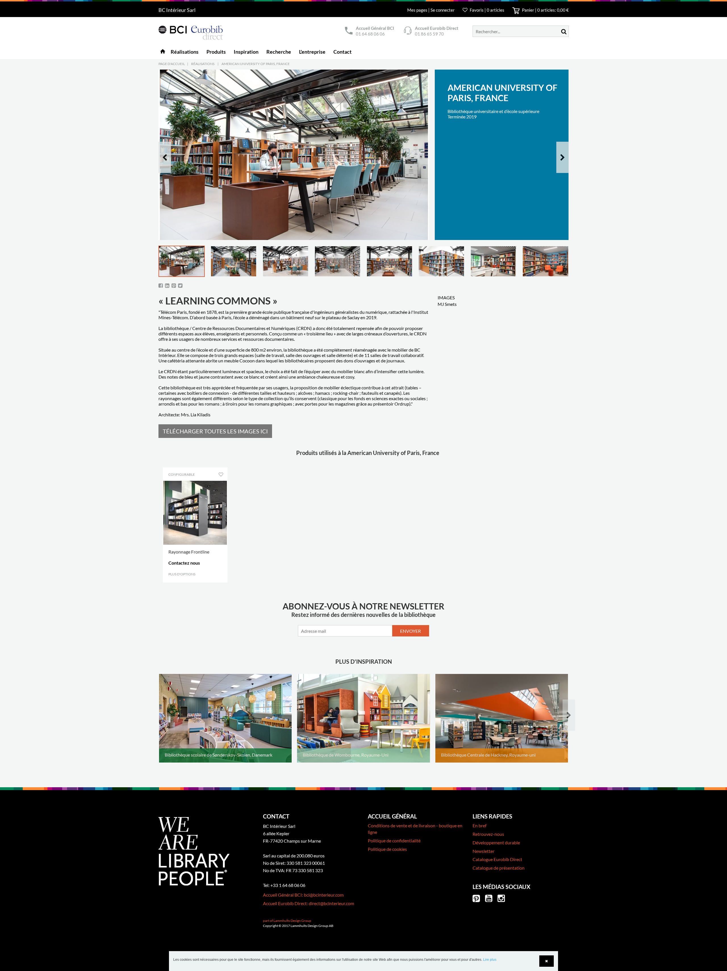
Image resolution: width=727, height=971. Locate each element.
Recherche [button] (278, 52)
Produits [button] (216, 52)
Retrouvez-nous (488, 834)
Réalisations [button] (185, 52)
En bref (479, 825)
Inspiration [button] (246, 52)
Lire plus (489, 960)
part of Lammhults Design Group (287, 920)
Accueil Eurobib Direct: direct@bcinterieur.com (308, 903)
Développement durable (496, 842)
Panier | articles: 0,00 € (545, 9)
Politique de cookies (387, 849)
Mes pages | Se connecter (431, 9)
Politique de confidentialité (394, 840)
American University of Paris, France (256, 64)
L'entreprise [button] (312, 52)
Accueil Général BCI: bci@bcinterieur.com (303, 894)
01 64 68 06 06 (370, 33)
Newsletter (483, 851)
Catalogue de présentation (499, 867)
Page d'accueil (171, 64)
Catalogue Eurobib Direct (497, 859)
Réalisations (202, 64)
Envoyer (410, 631)
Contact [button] (342, 52)
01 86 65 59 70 (429, 33)
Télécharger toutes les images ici (215, 431)
